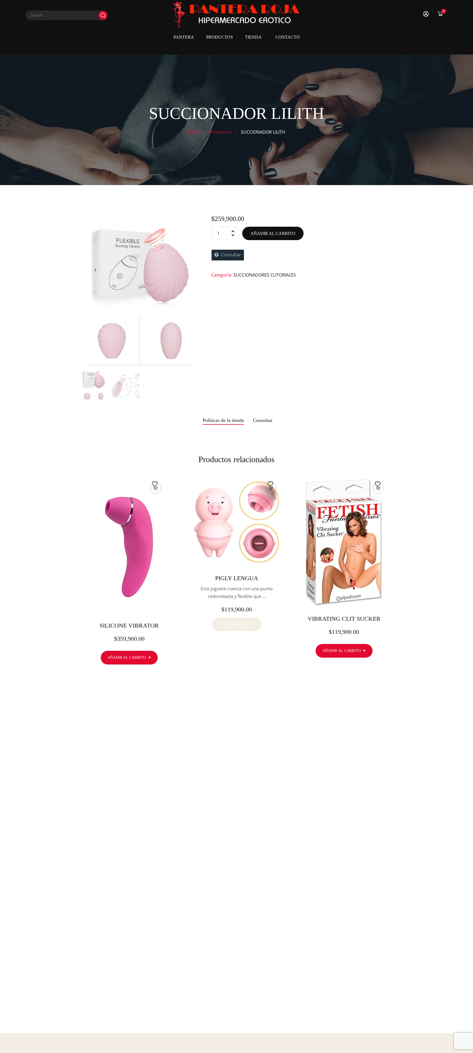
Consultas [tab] (262, 420)
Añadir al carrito (272, 233)
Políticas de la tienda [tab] (223, 420)
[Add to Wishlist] (155, 488)
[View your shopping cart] (440, 13)
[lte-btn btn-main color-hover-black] (129, 657)
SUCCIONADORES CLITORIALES (264, 275)
